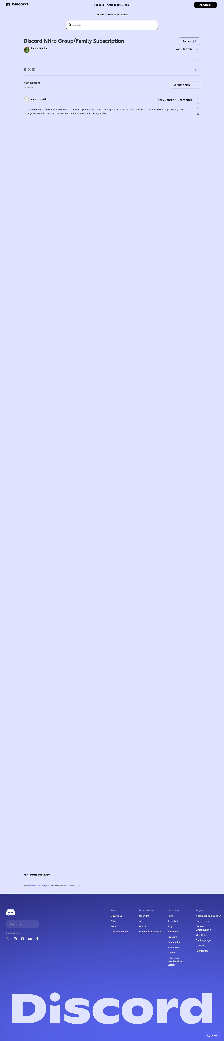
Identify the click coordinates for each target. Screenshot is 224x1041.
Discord (100, 14)
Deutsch (15, 924)
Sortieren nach (182, 85)
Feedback (98, 5)
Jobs (141, 921)
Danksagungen (204, 940)
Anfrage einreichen (118, 5)
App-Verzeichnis (120, 931)
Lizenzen (200, 945)
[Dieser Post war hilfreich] (197, 49)
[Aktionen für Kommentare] (197, 114)
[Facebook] (25, 69)
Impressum (202, 951)
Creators (172, 937)
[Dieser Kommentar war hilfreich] (197, 98)
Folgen (187, 41)
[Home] (17, 5)
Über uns (144, 916)
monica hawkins (39, 99)
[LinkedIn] (33, 69)
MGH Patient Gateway (37, 875)
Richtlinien (201, 935)
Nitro (125, 14)
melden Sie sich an (36, 886)
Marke (142, 926)
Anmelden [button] (205, 5)
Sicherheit (173, 921)
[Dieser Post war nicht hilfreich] (197, 59)
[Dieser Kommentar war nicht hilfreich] (197, 108)
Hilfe (170, 916)
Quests (171, 952)
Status (114, 926)
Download (116, 916)
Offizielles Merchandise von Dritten (176, 961)
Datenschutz (202, 921)
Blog (170, 926)
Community (173, 942)
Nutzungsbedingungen (208, 916)
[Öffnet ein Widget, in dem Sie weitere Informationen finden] (212, 1035)
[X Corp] (29, 69)
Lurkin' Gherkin (39, 48)
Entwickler (173, 947)
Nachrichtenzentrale (150, 931)
